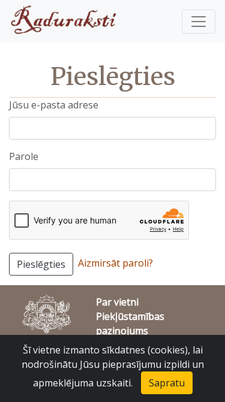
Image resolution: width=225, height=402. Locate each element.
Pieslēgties (41, 264)
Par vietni (117, 302)
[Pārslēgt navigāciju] (198, 22)
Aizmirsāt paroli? (115, 263)
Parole (23, 156)
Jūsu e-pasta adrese (53, 104)
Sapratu (167, 382)
